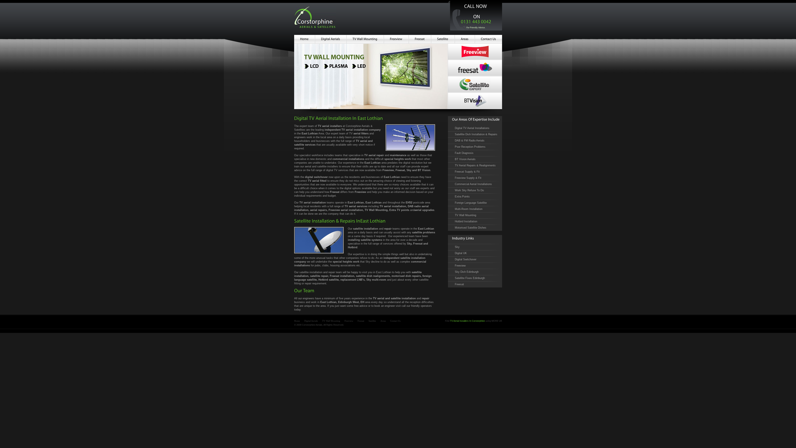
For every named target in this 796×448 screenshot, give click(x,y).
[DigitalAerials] (330, 39)
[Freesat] (420, 39)
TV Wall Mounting (331, 321)
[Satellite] (442, 39)
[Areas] (464, 39)
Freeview (460, 265)
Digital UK (461, 253)
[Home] (304, 39)
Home (297, 321)
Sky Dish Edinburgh (467, 271)
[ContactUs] (488, 39)
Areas (383, 321)
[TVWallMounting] (365, 39)
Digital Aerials (311, 321)
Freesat (459, 284)
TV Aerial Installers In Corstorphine (467, 321)
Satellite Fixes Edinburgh (470, 278)
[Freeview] (396, 39)
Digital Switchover (465, 259)
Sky (457, 246)
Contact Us (395, 321)
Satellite (372, 321)
